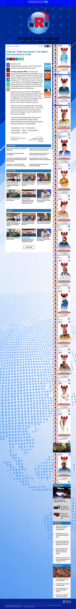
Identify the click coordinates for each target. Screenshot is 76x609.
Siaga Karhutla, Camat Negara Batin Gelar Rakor (13, 238)
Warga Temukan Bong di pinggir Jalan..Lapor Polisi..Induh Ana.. (44, 222)
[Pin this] (13, 59)
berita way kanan (15, 128)
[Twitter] (48, 46)
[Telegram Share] (16, 59)
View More (29, 247)
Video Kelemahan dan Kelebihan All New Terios (60, 500)
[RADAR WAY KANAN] (38, 25)
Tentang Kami (26, 605)
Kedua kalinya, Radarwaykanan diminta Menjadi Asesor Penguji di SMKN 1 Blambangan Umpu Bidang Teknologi (16, 160)
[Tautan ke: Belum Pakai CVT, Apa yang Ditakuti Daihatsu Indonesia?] (57, 507)
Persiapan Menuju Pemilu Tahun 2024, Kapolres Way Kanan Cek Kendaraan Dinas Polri (63, 559)
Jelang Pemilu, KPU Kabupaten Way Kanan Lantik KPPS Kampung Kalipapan (62, 528)
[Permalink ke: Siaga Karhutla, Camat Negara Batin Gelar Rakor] (13, 193)
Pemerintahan (13, 56)
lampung (24, 130)
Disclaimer (43, 605)
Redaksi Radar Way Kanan (29, 606)
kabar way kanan (30, 128)
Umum (17, 56)
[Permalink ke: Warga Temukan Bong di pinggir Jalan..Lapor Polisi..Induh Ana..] (44, 177)
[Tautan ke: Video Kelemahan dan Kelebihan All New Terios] (62, 493)
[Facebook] (45, 46)
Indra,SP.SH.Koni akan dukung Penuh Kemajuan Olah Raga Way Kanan (28, 184)
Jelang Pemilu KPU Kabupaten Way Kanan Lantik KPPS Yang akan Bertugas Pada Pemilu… (62, 543)
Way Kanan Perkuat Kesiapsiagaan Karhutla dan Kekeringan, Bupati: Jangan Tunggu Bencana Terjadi (28, 239)
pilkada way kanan (15, 132)
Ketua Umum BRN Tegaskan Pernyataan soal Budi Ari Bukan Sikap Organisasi (44, 200)
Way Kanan (25, 132)
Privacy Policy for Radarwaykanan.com (13, 606)
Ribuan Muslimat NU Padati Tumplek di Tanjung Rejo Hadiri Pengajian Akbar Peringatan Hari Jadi (13, 223)
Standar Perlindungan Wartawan (54, 605)
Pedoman (33, 605)
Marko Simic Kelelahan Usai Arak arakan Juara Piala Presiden (62, 590)
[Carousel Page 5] (69, 451)
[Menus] (69, 2)
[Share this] (7, 59)
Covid (23, 128)
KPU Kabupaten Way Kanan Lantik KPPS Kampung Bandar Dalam (62, 535)
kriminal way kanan (15, 130)
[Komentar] (22, 59)
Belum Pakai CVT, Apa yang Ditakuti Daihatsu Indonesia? (65, 508)
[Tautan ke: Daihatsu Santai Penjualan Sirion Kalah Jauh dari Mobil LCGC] (57, 514)
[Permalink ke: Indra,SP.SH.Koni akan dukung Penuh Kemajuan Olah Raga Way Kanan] (29, 177)
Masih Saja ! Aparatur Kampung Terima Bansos (18, 138)
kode (38, 605)
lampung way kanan (33, 130)
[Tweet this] (10, 59)
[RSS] (50, 46)
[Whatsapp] (19, 59)
